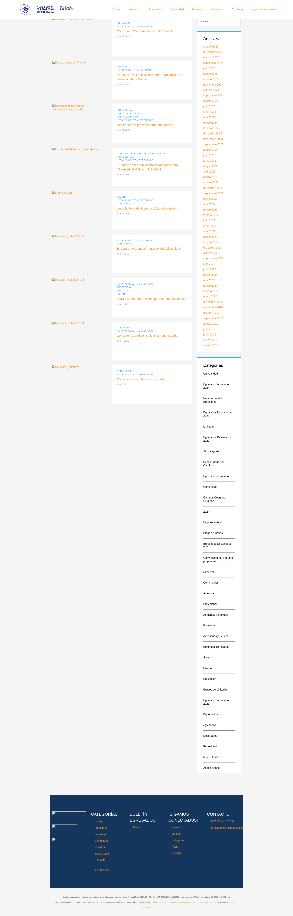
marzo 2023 (210, 177)
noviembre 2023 (213, 139)
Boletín (122, 197)
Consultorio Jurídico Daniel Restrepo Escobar (148, 335)
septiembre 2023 (213, 144)
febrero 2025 (211, 79)
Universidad (210, 373)
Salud (206, 657)
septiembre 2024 (213, 95)
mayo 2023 (210, 166)
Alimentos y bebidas (215, 614)
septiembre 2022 (213, 193)
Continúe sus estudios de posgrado (141, 379)
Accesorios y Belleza (216, 636)
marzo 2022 (210, 209)
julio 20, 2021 (123, 84)
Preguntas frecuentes (263, 9)
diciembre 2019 (212, 302)
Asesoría (208, 593)
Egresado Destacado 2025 (216, 702)
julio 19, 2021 (123, 174)
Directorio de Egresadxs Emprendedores (144, 125)
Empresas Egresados (131, 113)
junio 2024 (209, 111)
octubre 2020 (211, 253)
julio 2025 (209, 68)
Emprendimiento (127, 117)
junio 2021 (209, 225)
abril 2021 (209, 231)
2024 (206, 511)
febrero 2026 (211, 46)
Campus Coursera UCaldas (214, 499)
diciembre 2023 (212, 133)
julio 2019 (209, 329)
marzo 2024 (210, 122)
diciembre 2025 (212, 52)
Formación (155, 9)
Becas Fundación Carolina (213, 464)
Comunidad (177, 9)
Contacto (237, 9)
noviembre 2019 (213, 307)
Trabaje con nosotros (207, 902)
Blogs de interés (213, 533)
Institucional (217, 9)
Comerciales (211, 582)
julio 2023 (209, 155)
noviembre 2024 (213, 84)
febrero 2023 (211, 182)
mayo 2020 (210, 274)
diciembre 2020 (212, 247)
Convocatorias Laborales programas (142, 153)
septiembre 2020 (213, 258)
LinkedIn (208, 426)
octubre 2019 (211, 312)
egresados (209, 725)
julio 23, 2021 (123, 36)
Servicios (208, 571)
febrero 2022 (211, 215)
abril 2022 (209, 204)
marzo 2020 (210, 285)
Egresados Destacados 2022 (217, 439)
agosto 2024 (210, 100)
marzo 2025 (210, 73)
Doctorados (210, 735)
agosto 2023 (210, 149)
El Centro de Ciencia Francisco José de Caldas (149, 248)
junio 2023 (209, 160)
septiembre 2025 (213, 62)
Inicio (116, 9)
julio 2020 (209, 263)
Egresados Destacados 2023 (217, 414)
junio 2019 (209, 334)
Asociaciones (211, 767)
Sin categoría (211, 451)
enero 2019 (210, 340)
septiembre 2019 (213, 318)
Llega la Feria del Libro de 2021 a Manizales (147, 208)
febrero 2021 (211, 242)
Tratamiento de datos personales (183, 902)
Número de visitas (160, 902)
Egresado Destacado (216, 476)
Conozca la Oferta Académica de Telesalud (146, 31)
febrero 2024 (211, 128)
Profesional (134, 9)
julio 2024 (209, 106)
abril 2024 (209, 117)
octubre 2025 (211, 57)
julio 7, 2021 (123, 253)
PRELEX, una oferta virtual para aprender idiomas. (151, 299)
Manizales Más (212, 757)
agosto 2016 (210, 345)
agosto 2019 (210, 323)
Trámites (197, 9)
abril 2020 (209, 280)
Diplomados (210, 714)
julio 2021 (209, 220)
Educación (209, 678)
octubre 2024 (211, 90)
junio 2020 (209, 269)
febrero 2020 (211, 291)
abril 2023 (209, 171)
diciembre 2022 (212, 187)
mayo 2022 (210, 198)
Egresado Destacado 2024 (216, 386)
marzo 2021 (210, 236)
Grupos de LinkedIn (215, 689)
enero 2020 (210, 296)
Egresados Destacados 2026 (217, 545)
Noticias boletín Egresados (135, 26)
